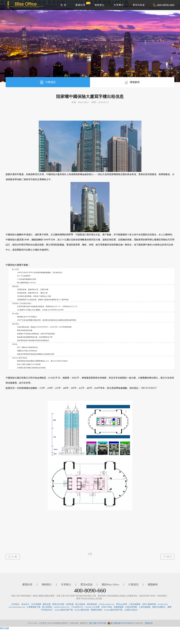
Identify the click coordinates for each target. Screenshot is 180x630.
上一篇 (14, 557)
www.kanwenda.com (17, 607)
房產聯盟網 (118, 607)
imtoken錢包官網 (82, 610)
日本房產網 (36, 604)
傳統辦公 (99, 5)
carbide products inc (106, 604)
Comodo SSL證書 (92, 607)
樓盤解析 (134, 82)
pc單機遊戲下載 (33, 607)
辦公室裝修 (80, 604)
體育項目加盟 (58, 604)
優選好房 (80, 5)
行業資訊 (50, 82)
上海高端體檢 (134, 604)
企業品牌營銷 (131, 607)
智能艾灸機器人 (159, 607)
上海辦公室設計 (131, 610)
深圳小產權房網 (149, 604)
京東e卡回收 (106, 607)
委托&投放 (139, 5)
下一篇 (166, 557)
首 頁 (63, 5)
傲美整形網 (92, 604)
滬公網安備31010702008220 (122, 623)
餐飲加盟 (47, 604)
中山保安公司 (77, 607)
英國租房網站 (96, 610)
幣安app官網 (121, 604)
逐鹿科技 (149, 623)
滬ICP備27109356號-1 (98, 623)
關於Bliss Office (110, 584)
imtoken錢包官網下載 (64, 610)
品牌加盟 (70, 604)
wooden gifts (163, 604)
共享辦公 (119, 5)
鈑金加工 (26, 604)
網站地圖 (4, 628)
